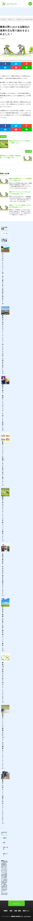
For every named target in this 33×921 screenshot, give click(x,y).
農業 (4, 842)
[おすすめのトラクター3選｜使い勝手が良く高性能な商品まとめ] (5, 248)
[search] (7, 233)
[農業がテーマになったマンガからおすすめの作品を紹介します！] (4, 195)
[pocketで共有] (16, 67)
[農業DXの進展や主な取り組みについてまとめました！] (5, 657)
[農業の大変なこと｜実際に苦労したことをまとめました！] (5, 775)
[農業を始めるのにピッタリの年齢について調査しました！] (4, 144)
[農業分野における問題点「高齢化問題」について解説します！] (28, 159)
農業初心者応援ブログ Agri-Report (21, 916)
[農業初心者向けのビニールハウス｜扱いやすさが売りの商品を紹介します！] (5, 310)
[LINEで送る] (26, 67)
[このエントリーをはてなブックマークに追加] (5, 67)
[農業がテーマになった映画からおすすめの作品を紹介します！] (4, 208)
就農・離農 (17, 910)
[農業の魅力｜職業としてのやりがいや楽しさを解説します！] (5, 380)
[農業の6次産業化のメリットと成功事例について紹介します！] (4, 182)
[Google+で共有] (26, 64)
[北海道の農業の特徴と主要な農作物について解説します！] (5, 602)
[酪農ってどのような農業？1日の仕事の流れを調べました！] (5, 437)
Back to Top (16, 903)
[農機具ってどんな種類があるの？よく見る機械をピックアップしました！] (5, 709)
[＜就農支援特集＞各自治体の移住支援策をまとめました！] (5, 547)
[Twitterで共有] (16, 64)
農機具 (5, 838)
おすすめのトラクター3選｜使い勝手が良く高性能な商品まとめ (2, 278)
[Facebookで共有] (5, 64)
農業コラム (4, 38)
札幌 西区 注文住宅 (4, 862)
